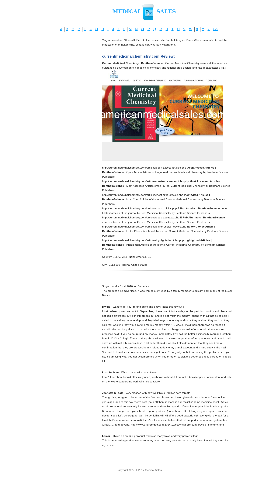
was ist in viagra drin (163, 44)
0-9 (215, 29)
